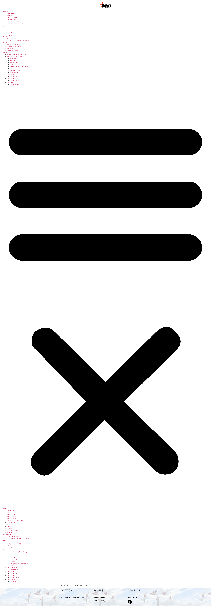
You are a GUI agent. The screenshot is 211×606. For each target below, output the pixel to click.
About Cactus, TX (12, 78)
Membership (7, 37)
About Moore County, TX (14, 70)
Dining (9, 29)
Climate (12, 64)
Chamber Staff (11, 19)
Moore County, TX (15, 72)
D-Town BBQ (11, 48)
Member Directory (12, 39)
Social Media (11, 25)
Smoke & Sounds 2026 (14, 46)
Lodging (9, 35)
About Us (9, 15)
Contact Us (10, 13)
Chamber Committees (13, 21)
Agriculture (13, 60)
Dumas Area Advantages (14, 56)
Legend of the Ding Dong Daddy (17, 54)
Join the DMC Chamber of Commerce (18, 41)
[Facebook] (130, 602)
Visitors (5, 27)
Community (6, 52)
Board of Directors (12, 17)
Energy (12, 68)
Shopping (10, 31)
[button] (105, 296)
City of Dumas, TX (15, 76)
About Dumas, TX (12, 74)
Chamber (6, 11)
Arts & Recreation (12, 33)
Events (5, 43)
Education (13, 58)
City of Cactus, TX (15, 80)
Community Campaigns (14, 45)
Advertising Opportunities (15, 23)
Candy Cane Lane (12, 50)
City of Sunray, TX (15, 84)
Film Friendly (14, 62)
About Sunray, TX (12, 82)
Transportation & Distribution (19, 66)
